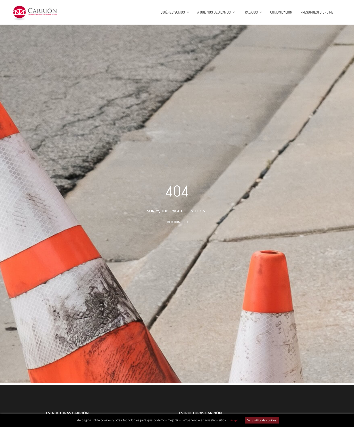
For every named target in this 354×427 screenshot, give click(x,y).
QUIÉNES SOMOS (173, 12)
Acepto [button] (234, 420)
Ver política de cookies (261, 420)
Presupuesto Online (317, 12)
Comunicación (281, 12)
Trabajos (250, 12)
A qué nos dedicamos (214, 12)
